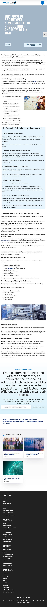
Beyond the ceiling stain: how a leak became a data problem (12, 454)
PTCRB (18, 169)
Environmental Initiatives (9, 515)
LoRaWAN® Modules (7, 539)
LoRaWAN (10, 268)
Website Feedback (7, 565)
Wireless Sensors (7, 541)
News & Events (6, 505)
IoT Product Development (31, 421)
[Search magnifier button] (45, 34)
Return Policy (22, 602)
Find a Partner (6, 587)
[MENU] (42, 3)
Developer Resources (8, 556)
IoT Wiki (5, 583)
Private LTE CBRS (7, 532)
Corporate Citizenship (8, 512)
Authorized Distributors (8, 589)
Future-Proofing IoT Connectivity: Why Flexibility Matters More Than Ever (11, 478)
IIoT (20, 419)
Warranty (28, 602)
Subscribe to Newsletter (9, 592)
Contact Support (7, 561)
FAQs (4, 580)
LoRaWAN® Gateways (8, 536)
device (34, 81)
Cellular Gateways (7, 525)
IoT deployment (33, 419)
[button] (8, 44)
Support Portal (6, 558)
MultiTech (23, 600)
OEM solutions (6, 423)
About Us (5, 499)
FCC (15, 169)
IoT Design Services (7, 421)
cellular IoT (5, 419)
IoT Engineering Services (18, 421)
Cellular (4, 523)
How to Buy (5, 585)
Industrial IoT (25, 419)
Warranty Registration (8, 554)
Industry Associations (8, 510)
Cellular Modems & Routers (9, 527)
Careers (4, 501)
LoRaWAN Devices (7, 534)
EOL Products (6, 552)
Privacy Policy (29, 600)
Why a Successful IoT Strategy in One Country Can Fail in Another (34, 454)
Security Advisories (7, 563)
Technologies (6, 576)
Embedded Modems (7, 530)
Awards (4, 508)
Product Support (7, 549)
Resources (5, 573)
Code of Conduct (7, 503)
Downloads (5, 578)
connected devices (5, 240)
